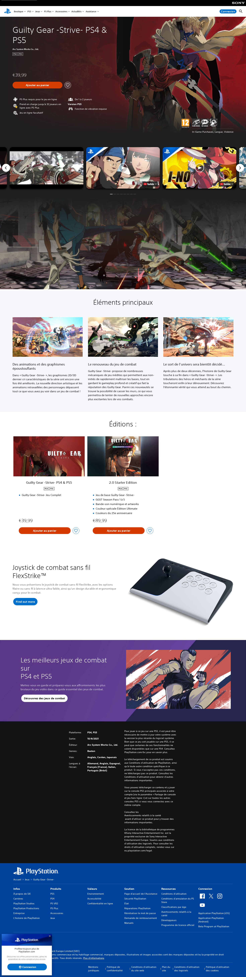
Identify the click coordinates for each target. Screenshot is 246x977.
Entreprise (19, 913)
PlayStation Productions (26, 908)
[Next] (240, 168)
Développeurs (169, 920)
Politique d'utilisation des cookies (217, 968)
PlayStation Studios (23, 903)
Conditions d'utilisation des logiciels (186, 968)
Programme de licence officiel (177, 925)
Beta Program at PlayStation (213, 926)
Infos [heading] (16, 888)
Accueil (17, 879)
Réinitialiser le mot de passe (140, 913)
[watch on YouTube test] (150, 184)
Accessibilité (94, 898)
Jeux (37, 11)
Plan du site (166, 968)
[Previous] (6, 168)
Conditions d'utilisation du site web (143, 968)
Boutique (18, 11)
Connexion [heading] (205, 888)
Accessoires (61, 11)
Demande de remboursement (140, 918)
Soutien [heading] (129, 888)
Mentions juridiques (93, 968)
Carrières (18, 898)
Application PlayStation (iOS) (214, 913)
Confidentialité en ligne (100, 903)
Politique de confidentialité (115, 968)
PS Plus (47, 11)
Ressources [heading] (168, 888)
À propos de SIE (22, 893)
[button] (123, 168)
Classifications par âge (173, 906)
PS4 (52, 898)
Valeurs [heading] (92, 888)
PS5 (29, 11)
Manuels (129, 922)
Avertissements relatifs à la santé (142, 815)
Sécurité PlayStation (135, 898)
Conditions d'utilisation (173, 893)
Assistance (91, 11)
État (126, 903)
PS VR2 (54, 903)
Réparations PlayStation (137, 908)
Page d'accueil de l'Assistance (140, 893)
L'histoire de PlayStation (26, 918)
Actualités (76, 11)
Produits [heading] (55, 888)
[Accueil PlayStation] (7, 11)
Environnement (95, 893)
